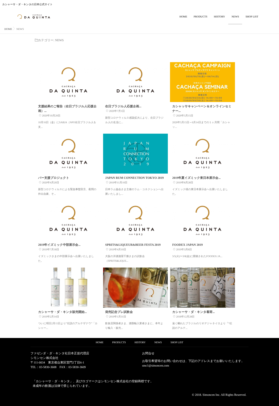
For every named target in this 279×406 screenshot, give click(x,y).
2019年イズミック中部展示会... (59, 245)
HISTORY (219, 16)
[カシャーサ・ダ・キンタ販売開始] (68, 287)
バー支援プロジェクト (53, 178)
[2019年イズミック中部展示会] (68, 221)
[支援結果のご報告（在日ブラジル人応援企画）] (68, 82)
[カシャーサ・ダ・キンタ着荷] (202, 287)
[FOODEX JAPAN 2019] (202, 221)
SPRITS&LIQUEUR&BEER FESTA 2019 (133, 245)
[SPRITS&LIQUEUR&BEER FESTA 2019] (135, 221)
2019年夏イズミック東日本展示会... (196, 178)
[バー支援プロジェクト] (68, 154)
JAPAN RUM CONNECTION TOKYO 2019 (134, 178)
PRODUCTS (201, 16)
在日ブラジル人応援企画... (123, 106)
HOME (183, 16)
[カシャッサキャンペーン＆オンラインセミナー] (202, 82)
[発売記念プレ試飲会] (135, 287)
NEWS (235, 16)
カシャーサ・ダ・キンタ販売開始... (62, 312)
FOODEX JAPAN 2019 (187, 245)
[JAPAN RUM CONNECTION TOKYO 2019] (135, 154)
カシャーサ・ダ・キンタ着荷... (193, 312)
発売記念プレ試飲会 (119, 312)
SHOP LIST (251, 16)
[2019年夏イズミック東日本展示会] (202, 154)
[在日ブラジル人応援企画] (135, 82)
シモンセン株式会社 (44, 358)
